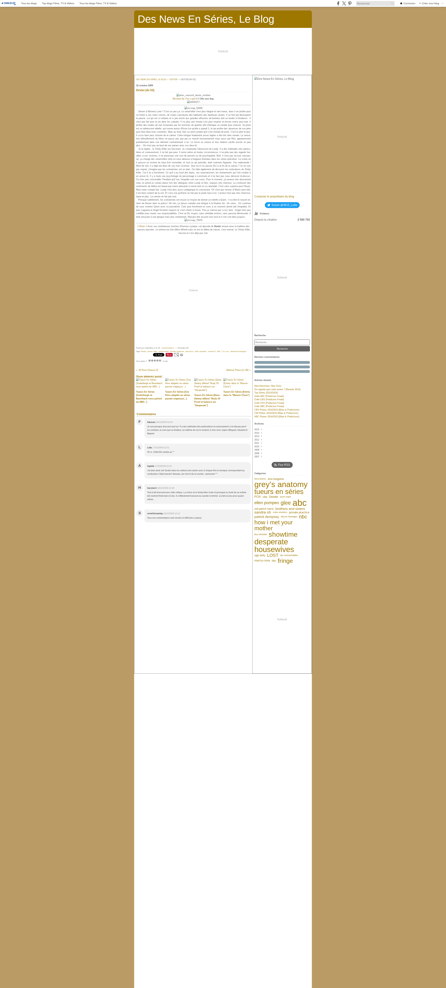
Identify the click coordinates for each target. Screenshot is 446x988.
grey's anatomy (281, 484)
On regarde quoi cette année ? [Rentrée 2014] (277, 389)
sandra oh (262, 512)
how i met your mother (273, 525)
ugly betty (259, 555)
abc (300, 502)
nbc (303, 516)
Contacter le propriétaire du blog (274, 196)
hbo (274, 560)
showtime (283, 534)
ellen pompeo (266, 503)
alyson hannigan (289, 517)
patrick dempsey (266, 516)
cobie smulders (280, 512)
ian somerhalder (289, 555)
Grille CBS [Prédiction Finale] (269, 399)
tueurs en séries (278, 491)
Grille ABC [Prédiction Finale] (269, 396)
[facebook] (338, 3)
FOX (257, 496)
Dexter (173, 79)
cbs (265, 496)
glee (286, 503)
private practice (299, 512)
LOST (272, 555)
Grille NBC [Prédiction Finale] (269, 406)
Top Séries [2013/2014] (266, 392)
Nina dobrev (260, 479)
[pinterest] (350, 3)
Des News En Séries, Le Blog (151, 79)
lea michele (260, 534)
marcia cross (262, 560)
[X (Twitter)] (344, 3)
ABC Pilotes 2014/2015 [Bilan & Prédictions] (276, 416)
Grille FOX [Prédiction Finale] (269, 403)
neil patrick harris (264, 509)
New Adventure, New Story (267, 386)
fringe (285, 561)
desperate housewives (274, 545)
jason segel (285, 497)
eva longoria (276, 478)
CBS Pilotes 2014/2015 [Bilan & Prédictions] (276, 409)
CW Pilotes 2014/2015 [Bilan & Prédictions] (276, 413)
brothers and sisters (290, 508)
